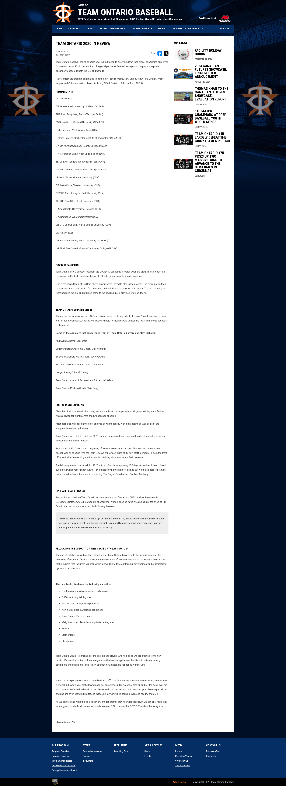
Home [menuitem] (59, 28)
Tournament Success (62, 761)
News (147, 751)
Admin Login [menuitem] (179, 782)
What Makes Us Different (64, 765)
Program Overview (61, 751)
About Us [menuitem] (75, 29)
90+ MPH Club (181, 761)
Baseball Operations (92, 751)
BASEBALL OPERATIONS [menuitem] (113, 29)
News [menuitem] (91, 28)
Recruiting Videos (183, 756)
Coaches (87, 756)
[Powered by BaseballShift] (55, 782)
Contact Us (211, 756)
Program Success (60, 756)
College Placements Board (64, 770)
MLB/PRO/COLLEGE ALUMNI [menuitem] (187, 29)
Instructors (88, 761)
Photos (178, 751)
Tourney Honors (182, 765)
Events (147, 756)
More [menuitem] (225, 29)
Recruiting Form (121, 751)
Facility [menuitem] (162, 28)
